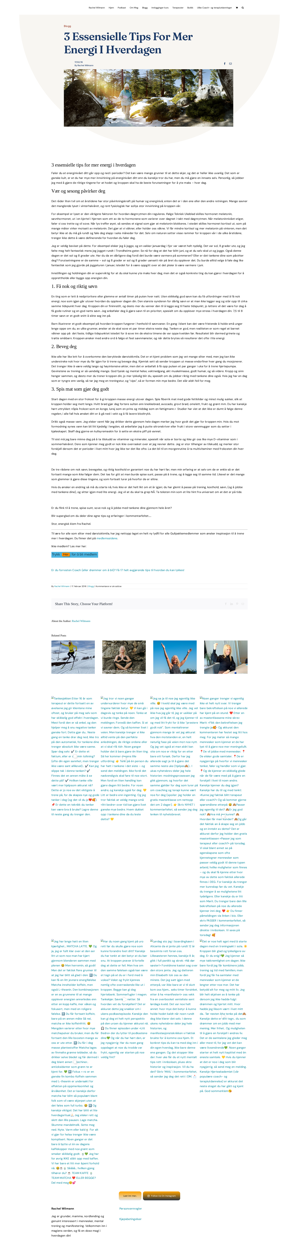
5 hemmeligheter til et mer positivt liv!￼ (172, 652)
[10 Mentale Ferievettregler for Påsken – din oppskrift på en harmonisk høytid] (73, 657)
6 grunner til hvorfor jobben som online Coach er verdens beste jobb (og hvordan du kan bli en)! (223, 649)
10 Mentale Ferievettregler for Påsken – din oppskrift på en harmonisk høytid (70, 649)
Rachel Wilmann (62, 586)
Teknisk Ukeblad (184, 214)
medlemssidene (107, 538)
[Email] (230, 64)
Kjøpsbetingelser (130, 1219)
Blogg (67, 26)
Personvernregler (130, 1208)
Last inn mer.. (130, 1195)
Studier (182, 409)
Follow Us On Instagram (163, 1195)
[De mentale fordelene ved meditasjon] (124, 657)
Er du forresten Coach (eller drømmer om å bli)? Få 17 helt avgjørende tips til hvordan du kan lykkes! (117, 570)
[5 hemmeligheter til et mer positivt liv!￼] (175, 657)
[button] (243, 7)
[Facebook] (225, 64)
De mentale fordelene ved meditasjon (121, 652)
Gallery (76, 649)
